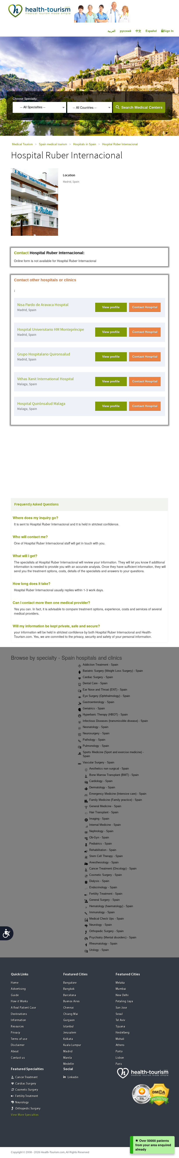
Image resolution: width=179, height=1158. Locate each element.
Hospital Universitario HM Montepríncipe (50, 329)
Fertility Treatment (26, 1096)
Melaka (120, 982)
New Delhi (122, 995)
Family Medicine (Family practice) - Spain (115, 799)
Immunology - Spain (102, 912)
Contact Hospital (144, 307)
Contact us (18, 1058)
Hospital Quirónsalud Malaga (41, 403)
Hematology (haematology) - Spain (111, 906)
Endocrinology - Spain (103, 887)
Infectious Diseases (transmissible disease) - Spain (115, 720)
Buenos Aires (71, 1001)
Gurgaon (69, 1020)
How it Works (19, 1001)
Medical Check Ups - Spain (106, 918)
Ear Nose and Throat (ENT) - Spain (105, 689)
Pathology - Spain (94, 739)
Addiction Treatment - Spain (100, 664)
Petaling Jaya (124, 1001)
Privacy (15, 1032)
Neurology (22, 1102)
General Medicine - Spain (105, 806)
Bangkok (69, 989)
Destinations (19, 1014)
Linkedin (73, 1077)
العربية (111, 31)
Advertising (18, 989)
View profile (111, 307)
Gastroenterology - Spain (98, 702)
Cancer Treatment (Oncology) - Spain (112, 868)
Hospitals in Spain (84, 144)
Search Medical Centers (141, 107)
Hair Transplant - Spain (103, 812)
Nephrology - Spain (101, 831)
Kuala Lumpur (72, 1045)
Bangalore (70, 982)
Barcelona (69, 995)
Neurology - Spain (100, 924)
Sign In (169, 31)
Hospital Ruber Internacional (120, 144)
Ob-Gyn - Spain (99, 837)
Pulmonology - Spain (96, 745)
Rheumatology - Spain (103, 943)
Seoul (119, 1014)
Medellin (68, 1064)
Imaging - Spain (99, 818)
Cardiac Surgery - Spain (98, 677)
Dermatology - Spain (102, 787)
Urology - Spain (99, 950)
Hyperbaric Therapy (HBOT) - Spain (105, 714)
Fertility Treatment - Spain (105, 893)
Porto (119, 1051)
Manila (67, 1058)
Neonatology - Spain (95, 727)
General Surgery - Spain (104, 899)
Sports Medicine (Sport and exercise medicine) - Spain (113, 754)
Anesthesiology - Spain (104, 862)
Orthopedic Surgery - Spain (106, 931)
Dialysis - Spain (99, 881)
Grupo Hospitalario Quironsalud (43, 354)
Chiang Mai (70, 1014)
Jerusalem (69, 1032)
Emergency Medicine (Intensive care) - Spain (117, 793)
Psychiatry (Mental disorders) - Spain (112, 937)
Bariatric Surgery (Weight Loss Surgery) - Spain (113, 670)
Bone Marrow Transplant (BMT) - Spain (114, 775)
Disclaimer (17, 1045)
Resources (17, 1026)
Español (151, 31)
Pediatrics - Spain (100, 843)
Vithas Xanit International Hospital (45, 378)
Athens (120, 1045)
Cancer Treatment (26, 1077)
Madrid (68, 1051)
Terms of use (19, 1039)
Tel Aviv (120, 1020)
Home (14, 982)
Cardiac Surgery (25, 1083)
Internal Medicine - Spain (105, 824)
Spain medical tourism (53, 144)
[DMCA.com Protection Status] (159, 1094)
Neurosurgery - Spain (96, 733)
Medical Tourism (22, 144)
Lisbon (120, 1058)
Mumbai (121, 989)
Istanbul (68, 1026)
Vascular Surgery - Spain (98, 762)
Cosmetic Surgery (26, 1089)
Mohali (120, 1039)
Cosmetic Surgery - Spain (105, 874)
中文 (138, 31)
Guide (15, 995)
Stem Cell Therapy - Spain (106, 856)
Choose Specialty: (25, 98)
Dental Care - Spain (95, 683)
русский (125, 31)
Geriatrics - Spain (94, 708)
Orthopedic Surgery (27, 1108)
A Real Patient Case (23, 1007)
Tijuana (120, 1026)
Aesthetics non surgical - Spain (109, 768)
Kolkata (68, 1039)
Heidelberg (123, 1032)
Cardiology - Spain (100, 781)
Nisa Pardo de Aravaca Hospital (43, 304)
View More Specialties (25, 1115)
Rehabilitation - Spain (102, 850)
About (15, 1051)
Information (18, 1020)
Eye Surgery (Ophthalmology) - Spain (106, 696)
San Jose (121, 1007)
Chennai (68, 1007)
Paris (119, 1064)
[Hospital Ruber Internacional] (39, 201)
